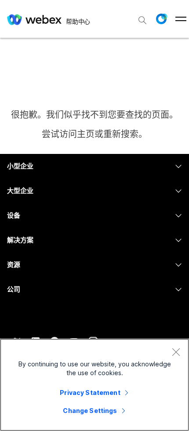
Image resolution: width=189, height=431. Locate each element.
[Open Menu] (181, 18)
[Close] (175, 351)
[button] (161, 18)
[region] (94, 385)
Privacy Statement (90, 392)
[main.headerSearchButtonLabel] (142, 17)
